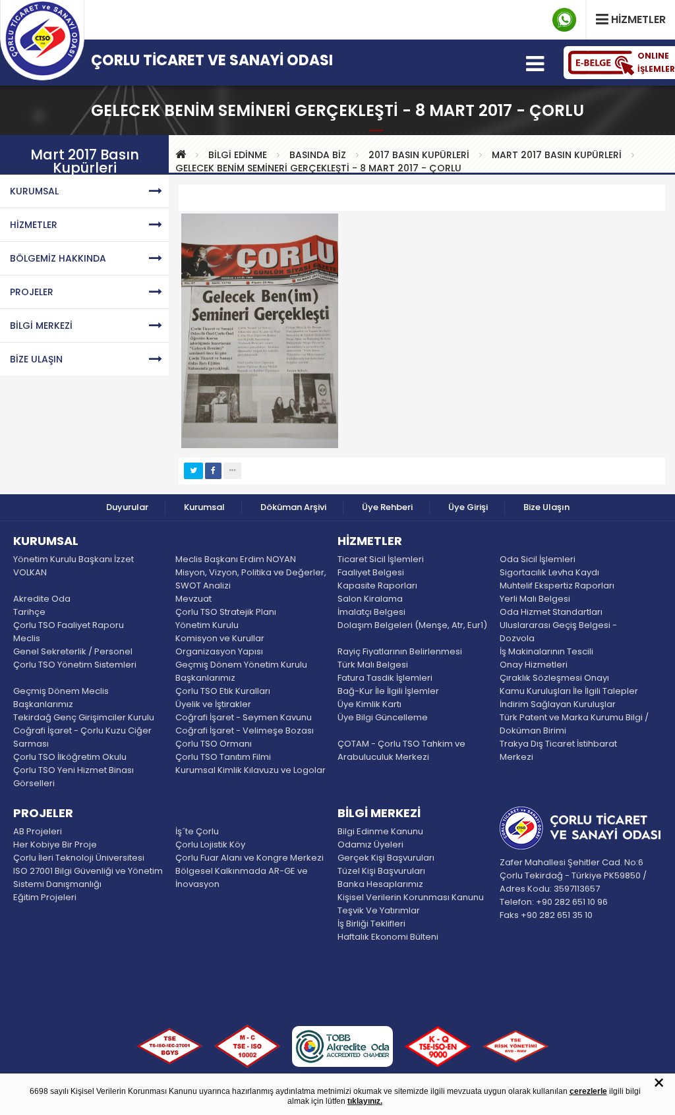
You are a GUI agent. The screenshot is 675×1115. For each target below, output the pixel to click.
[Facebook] (213, 471)
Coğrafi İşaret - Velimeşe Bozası (244, 730)
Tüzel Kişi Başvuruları (381, 871)
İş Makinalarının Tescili (546, 651)
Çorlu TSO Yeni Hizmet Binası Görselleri (73, 776)
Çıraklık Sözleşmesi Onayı (554, 678)
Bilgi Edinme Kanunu (380, 831)
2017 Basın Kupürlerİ (418, 154)
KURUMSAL (34, 191)
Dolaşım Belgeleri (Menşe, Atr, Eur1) (412, 625)
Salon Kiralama (370, 598)
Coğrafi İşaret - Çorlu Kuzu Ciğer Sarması (82, 737)
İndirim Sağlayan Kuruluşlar (558, 704)
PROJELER (31, 292)
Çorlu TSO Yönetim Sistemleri (74, 664)
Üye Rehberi (387, 507)
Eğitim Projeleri (44, 897)
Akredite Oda (42, 598)
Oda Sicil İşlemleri (537, 559)
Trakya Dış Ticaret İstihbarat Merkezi (558, 750)
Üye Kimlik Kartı (369, 704)
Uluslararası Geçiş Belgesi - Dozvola (558, 631)
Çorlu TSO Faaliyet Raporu (68, 625)
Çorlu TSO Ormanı (213, 743)
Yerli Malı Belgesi (535, 598)
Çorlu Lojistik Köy (210, 844)
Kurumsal (204, 507)
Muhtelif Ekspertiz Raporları (557, 585)
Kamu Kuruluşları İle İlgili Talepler (569, 691)
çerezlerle (588, 1091)
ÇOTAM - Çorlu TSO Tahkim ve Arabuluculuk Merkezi (401, 750)
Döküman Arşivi (293, 507)
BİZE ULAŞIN (36, 359)
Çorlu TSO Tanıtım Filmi (223, 757)
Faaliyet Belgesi (371, 572)
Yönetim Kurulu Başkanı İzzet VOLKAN (73, 566)
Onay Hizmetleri (534, 664)
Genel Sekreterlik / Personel (72, 651)
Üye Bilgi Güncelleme (383, 717)
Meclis (26, 638)
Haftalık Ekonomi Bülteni (388, 936)
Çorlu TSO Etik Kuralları (222, 691)
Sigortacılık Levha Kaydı (549, 572)
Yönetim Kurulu (207, 625)
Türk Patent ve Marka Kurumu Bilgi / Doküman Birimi (574, 724)
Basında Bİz (317, 154)
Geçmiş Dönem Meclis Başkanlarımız (61, 697)
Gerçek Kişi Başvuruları (386, 857)
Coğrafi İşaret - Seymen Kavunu (243, 717)
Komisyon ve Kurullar (219, 638)
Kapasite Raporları (377, 585)
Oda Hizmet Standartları (551, 612)
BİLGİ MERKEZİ (41, 325)
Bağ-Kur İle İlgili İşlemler (388, 691)
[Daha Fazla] (232, 471)
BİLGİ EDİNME (237, 154)
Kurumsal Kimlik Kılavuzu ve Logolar (250, 770)
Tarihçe (29, 612)
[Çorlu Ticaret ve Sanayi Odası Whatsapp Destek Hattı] (564, 20)
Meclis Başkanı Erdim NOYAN (235, 559)
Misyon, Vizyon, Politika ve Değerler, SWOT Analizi (250, 579)
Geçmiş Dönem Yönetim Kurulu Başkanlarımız (241, 671)
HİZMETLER (33, 224)
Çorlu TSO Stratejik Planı (225, 612)
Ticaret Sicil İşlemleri (381, 559)
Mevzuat (193, 598)
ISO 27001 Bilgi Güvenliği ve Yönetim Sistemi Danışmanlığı (88, 877)
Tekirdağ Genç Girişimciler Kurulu (83, 717)
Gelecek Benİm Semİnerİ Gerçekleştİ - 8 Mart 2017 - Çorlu (318, 168)
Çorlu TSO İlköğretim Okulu (70, 757)
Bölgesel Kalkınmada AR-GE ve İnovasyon (241, 877)
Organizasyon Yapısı (219, 651)
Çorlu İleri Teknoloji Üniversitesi (78, 857)
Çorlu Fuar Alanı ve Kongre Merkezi (249, 857)
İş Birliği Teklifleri (371, 923)
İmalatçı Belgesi (371, 612)
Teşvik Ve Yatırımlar (379, 910)
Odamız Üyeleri (370, 844)
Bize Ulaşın (546, 507)
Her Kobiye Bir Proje (55, 844)
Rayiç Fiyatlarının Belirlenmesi (400, 651)
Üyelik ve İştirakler (213, 704)
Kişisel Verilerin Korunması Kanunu (411, 897)
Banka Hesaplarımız (380, 884)
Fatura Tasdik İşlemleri (385, 678)
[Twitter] (193, 471)
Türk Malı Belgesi (373, 664)
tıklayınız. (364, 1101)
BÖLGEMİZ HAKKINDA (58, 258)
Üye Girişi (468, 507)
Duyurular (127, 507)
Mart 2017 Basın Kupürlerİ (557, 154)
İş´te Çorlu (197, 831)
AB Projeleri (37, 831)
